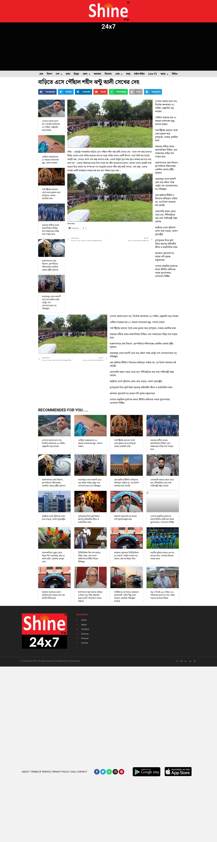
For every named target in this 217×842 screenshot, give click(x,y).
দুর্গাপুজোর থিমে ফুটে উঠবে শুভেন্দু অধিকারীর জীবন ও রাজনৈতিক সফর (166, 244)
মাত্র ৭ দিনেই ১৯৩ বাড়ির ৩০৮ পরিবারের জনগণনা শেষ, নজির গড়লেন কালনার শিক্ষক (162, 595)
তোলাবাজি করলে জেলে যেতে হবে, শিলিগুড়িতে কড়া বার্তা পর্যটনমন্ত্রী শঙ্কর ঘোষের (166, 216)
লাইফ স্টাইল (139, 74)
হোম (41, 74)
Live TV (152, 74)
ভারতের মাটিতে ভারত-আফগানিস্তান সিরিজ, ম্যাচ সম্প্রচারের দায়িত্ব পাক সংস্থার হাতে (51, 229)
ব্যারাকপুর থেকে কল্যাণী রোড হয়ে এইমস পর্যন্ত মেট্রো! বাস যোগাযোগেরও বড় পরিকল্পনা (166, 184)
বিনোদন (108, 74)
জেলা (85, 74)
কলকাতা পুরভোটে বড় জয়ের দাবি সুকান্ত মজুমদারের (164, 256)
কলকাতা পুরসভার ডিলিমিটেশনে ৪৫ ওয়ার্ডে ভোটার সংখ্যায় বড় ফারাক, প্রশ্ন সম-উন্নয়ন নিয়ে (126, 555)
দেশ (57, 74)
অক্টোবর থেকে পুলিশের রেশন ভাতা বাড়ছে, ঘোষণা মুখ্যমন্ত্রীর (166, 231)
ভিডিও (175, 74)
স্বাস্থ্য (128, 74)
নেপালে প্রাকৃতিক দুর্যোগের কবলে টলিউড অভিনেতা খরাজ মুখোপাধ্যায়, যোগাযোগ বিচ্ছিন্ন (166, 271)
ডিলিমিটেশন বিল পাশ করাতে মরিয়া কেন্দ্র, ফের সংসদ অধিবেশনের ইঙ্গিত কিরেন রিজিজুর (89, 557)
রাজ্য (68, 74)
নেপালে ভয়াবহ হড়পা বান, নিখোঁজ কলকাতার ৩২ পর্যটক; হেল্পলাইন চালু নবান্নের (51, 125)
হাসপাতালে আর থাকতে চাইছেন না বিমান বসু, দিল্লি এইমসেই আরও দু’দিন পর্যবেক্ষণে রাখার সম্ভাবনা (90, 596)
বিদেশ (49, 74)
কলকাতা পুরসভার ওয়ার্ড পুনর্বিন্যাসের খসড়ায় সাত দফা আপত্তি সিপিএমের (53, 595)
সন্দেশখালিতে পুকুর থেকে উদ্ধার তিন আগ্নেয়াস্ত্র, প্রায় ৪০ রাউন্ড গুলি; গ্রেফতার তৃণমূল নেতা (53, 557)
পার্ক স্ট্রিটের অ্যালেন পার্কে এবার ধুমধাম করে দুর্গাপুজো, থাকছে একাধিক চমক (51, 194)
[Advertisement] (108, 50)
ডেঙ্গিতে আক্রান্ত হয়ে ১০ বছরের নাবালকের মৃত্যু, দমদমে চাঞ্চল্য (50, 160)
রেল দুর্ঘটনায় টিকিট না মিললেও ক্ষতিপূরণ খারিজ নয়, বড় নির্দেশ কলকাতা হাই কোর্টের (166, 200)
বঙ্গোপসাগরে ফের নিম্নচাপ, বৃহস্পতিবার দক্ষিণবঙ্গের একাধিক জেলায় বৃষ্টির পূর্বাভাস (50, 265)
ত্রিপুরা (76, 74)
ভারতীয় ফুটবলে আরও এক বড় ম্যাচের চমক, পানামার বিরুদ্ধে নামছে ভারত (162, 555)
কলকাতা (97, 74)
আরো (163, 74)
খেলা (117, 74)
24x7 (108, 26)
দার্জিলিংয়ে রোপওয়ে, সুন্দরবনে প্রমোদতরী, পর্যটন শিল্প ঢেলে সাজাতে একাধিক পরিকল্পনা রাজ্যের (126, 596)
